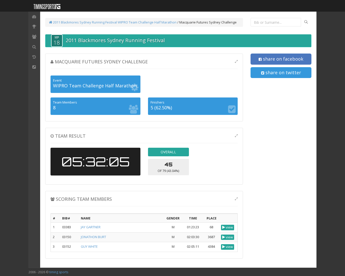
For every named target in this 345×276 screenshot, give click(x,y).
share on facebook (282, 59)
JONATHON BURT (93, 237)
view (229, 227)
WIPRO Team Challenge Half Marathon (147, 22)
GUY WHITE (89, 246)
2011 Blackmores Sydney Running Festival (84, 22)
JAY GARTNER (91, 227)
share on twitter (282, 72)
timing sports (58, 272)
